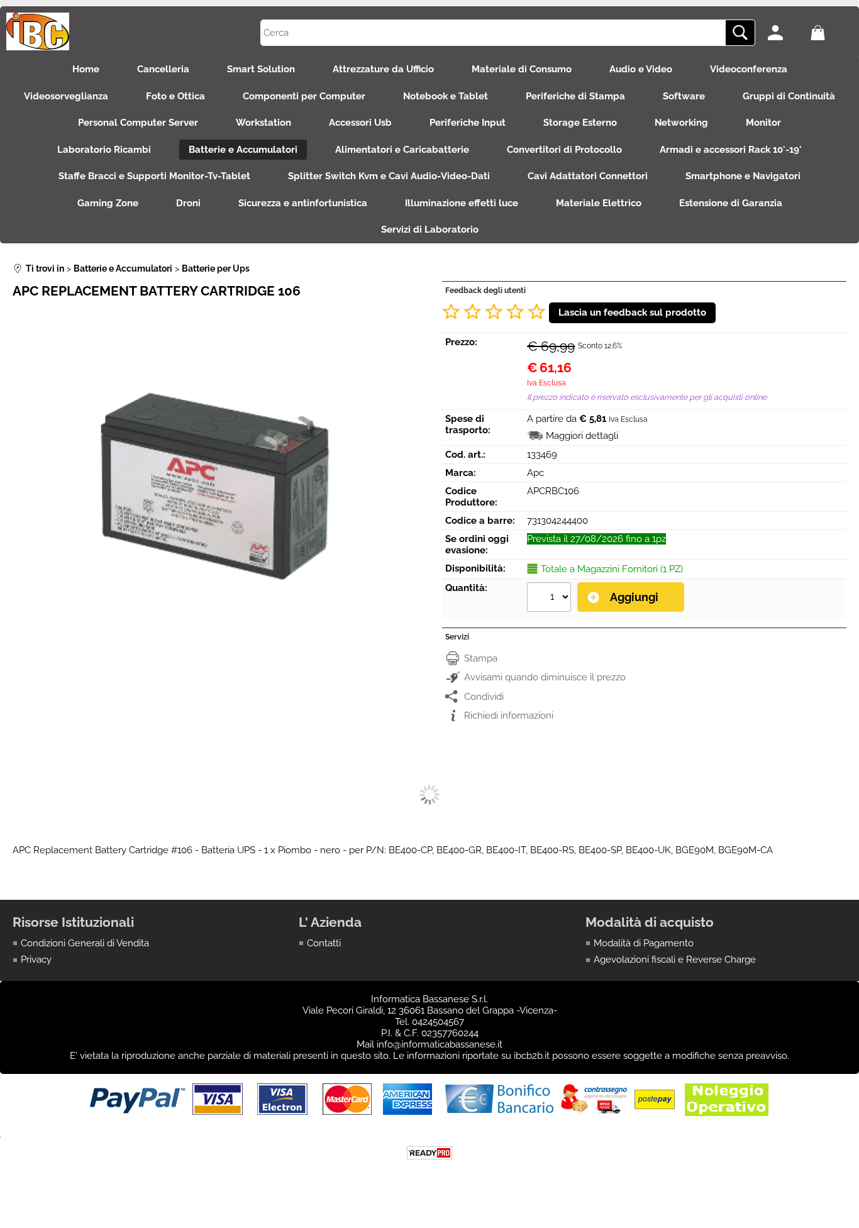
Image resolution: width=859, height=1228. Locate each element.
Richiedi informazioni (508, 715)
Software (684, 96)
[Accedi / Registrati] (786, 32)
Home (85, 69)
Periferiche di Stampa (575, 96)
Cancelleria (163, 69)
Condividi (484, 696)
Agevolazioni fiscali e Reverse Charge (675, 959)
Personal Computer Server (138, 122)
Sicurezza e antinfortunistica (302, 203)
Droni (188, 203)
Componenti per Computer (304, 96)
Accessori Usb (360, 122)
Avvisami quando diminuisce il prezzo (545, 677)
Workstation (263, 122)
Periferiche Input (468, 122)
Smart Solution (261, 69)
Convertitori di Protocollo (564, 149)
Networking (681, 122)
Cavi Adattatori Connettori (588, 176)
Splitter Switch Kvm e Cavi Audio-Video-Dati (389, 176)
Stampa (480, 658)
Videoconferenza (748, 69)
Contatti (324, 943)
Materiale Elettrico (598, 203)
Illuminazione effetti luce (461, 203)
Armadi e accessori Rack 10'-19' (731, 149)
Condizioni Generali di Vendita (85, 943)
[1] (550, 598)
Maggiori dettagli (582, 435)
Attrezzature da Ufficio (383, 69)
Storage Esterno (580, 122)
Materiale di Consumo (522, 69)
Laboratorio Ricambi (104, 149)
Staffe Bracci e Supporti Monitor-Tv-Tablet (154, 176)
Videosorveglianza (66, 96)
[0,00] (828, 32)
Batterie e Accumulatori (243, 149)
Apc (535, 472)
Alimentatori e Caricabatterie (402, 149)
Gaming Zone (107, 203)
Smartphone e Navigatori (743, 176)
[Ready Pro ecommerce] (429, 1153)
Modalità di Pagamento (644, 943)
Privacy (36, 959)
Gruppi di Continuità (789, 96)
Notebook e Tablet (445, 96)
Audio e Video (640, 69)
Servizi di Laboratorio (430, 229)
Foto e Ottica (175, 96)
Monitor (763, 122)
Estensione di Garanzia (730, 203)
